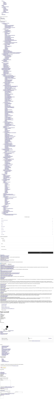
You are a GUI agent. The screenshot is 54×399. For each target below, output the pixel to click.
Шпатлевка (7, 168)
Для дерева (7, 29)
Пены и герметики (4, 347)
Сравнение (6, 333)
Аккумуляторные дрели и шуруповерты (10, 132)
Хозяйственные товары (5, 354)
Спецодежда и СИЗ (4, 352)
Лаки (6, 34)
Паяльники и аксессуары (8, 148)
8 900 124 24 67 (2, 18)
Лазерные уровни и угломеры (9, 77)
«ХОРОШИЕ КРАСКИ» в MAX (4, 257)
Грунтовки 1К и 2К (8, 56)
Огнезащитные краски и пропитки (10, 27)
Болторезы (6, 104)
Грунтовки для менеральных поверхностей (11, 42)
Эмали (6, 24)
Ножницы (6, 113)
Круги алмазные (7, 95)
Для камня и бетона (8, 30)
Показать (13, 252)
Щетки (6, 121)
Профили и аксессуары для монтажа (10, 151)
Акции (3, 5)
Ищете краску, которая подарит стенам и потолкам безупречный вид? (9, 273)
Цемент (6, 173)
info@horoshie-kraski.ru (3, 373)
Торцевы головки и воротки (9, 119)
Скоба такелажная (7, 203)
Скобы (6, 190)
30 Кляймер (6, 183)
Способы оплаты (5, 9)
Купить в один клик (9, 387)
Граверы (6, 133)
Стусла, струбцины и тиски (9, 118)
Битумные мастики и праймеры (6, 349)
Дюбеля (6, 187)
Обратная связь (2, 372)
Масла (6, 47)
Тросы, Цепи (2, 234)
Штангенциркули (7, 81)
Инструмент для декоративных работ (10, 88)
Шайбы (6, 191)
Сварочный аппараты (8, 124)
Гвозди (6, 186)
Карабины (6, 199)
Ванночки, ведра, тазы (8, 87)
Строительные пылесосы (8, 138)
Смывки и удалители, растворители (10, 35)
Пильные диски (7, 99)
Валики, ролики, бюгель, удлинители (10, 86)
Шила (6, 120)
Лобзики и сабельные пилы (9, 135)
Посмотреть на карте (15, 365)
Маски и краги (7, 123)
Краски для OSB (7, 44)
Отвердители (7, 57)
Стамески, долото (7, 117)
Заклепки (6, 188)
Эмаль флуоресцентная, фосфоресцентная (11, 40)
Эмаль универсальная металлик (9, 39)
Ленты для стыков (8, 161)
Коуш (2, 223)
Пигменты (6, 154)
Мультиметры (7, 147)
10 (52, 221)
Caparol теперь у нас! (3, 259)
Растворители (7, 58)
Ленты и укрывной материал (6, 350)
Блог (4, 1)
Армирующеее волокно (8, 153)
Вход (2, 13)
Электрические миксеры (8, 143)
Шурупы (6, 192)
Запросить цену (7, 394)
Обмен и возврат (5, 10)
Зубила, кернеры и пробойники (9, 107)
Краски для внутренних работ (9, 25)
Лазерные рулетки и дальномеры (9, 76)
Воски (6, 45)
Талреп (6, 204)
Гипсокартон (7, 150)
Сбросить (41, 252)
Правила (6, 129)
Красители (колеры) (8, 26)
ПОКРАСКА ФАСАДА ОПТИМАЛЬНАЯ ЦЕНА (7, 266)
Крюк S (6, 200)
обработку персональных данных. (9, 386)
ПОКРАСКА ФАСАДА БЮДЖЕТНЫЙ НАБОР (6, 268)
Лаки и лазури (7, 46)
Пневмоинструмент (8, 84)
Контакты (4, 4)
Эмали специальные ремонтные (9, 37)
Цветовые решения (6, 6)
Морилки (6, 48)
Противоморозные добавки (9, 156)
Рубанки (6, 116)
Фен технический (7, 140)
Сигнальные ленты (8, 163)
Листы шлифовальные (8, 103)
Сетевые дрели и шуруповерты (9, 137)
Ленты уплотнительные (8, 160)
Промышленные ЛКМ (5, 346)
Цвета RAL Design (2, 287)
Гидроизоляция (7, 166)
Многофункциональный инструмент (10, 136)
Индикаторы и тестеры (8, 144)
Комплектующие (7, 83)
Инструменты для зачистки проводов (10, 145)
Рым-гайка (6, 202)
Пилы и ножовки (7, 114)
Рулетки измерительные (8, 80)
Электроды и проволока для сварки (10, 125)
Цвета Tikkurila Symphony (3, 296)
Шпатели (6, 131)
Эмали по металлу (7, 36)
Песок (6, 172)
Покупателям (3, 7)
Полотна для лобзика (8, 100)
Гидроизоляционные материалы (6, 348)
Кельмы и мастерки (8, 128)
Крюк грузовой (7, 201)
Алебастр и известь (8, 171)
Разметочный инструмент (9, 79)
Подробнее (1, 332)
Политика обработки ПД (5, 12)
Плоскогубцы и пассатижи (9, 115)
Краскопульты (7, 134)
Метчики (6, 110)
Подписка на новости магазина (4, 260)
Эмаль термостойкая (8, 38)
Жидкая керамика (7, 33)
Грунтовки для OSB (8, 41)
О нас (2, 358)
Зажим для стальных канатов (9, 198)
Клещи (6, 108)
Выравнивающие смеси (8, 165)
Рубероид (6, 158)
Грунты (6, 32)
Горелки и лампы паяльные (9, 122)
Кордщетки (7, 93)
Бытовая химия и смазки (5, 353)
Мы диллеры (5, 3)
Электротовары (4, 355)
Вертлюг (6, 197)
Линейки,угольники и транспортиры (10, 78)
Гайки (6, 185)
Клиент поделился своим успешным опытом (6, 275)
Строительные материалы (5, 351)
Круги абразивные (8, 94)
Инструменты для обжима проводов (10, 146)
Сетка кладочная (7, 162)
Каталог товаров (2, 21)
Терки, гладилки (7, 130)
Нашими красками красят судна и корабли (6, 271)
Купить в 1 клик (2, 333)
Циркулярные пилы (8, 141)
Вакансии (4, 2)
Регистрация (3, 14)
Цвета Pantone (2, 278)
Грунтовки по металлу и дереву (9, 43)
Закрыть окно (2, 388)
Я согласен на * (7, 386)
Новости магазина (3, 263)
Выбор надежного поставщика (4, 256)
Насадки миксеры (7, 98)
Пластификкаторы (7, 155)
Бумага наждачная (8, 105)
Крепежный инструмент (8, 109)
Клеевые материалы (8, 167)
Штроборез (6, 142)
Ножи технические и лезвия (9, 112)
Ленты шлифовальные (8, 97)
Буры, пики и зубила (8, 92)
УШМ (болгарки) (7, 139)
